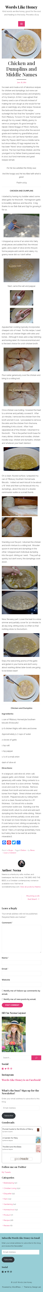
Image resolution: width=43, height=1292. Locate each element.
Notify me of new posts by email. (20, 999)
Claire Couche (8, 1131)
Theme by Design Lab (32, 1287)
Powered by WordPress (11, 1287)
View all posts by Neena (30, 887)
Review (7, 1226)
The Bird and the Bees (12, 1147)
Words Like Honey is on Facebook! (21, 1079)
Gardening (8, 1204)
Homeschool (9, 1210)
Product (7, 1215)
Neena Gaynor (8, 1140)
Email (5, 969)
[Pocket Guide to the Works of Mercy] (38, 1132)
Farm (6, 1199)
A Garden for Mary (10, 1138)
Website (6, 980)
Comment (7, 923)
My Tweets (6, 1172)
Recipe (10, 850)
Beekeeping (9, 1183)
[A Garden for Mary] (38, 1142)
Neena (32, 850)
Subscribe (8, 1116)
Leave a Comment (10, 853)
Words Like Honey (21, 6)
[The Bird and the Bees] (38, 1152)
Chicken (23, 850)
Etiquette (7, 1194)
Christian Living (10, 1188)
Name (5, 958)
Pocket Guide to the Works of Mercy (18, 1129)
